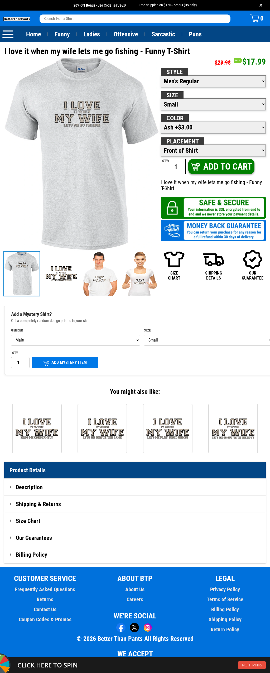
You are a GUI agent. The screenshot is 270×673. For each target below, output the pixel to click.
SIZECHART (174, 275)
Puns (195, 34)
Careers (135, 599)
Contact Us (45, 609)
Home (33, 34)
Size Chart (28, 520)
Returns (45, 599)
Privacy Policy (225, 589)
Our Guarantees (34, 537)
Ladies (92, 34)
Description (29, 487)
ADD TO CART (227, 166)
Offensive (126, 34)
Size (172, 95)
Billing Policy (31, 554)
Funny (62, 34)
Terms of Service (225, 599)
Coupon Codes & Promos (45, 619)
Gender (17, 330)
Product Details (27, 470)
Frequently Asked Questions (45, 589)
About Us (134, 589)
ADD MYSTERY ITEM (69, 362)
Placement (182, 141)
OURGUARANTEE (252, 275)
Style (174, 72)
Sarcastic (163, 34)
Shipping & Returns (38, 504)
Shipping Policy (225, 619)
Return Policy (225, 629)
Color (175, 118)
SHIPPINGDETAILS (213, 275)
